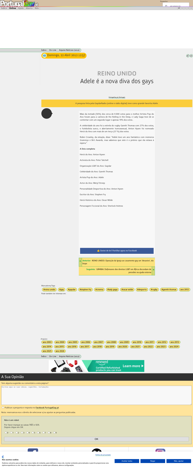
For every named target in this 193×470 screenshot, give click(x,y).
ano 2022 (148, 346)
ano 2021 (135, 346)
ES (185, 8)
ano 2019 (110, 346)
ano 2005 (73, 342)
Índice (4, 8)
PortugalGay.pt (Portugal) (117, 97)
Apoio (21, 8)
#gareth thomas (169, 289)
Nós (37, 8)
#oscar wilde (127, 289)
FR (188, 8)
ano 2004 (60, 342)
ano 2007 (98, 342)
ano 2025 (47, 351)
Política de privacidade (103, 455)
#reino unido (49, 289)
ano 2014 (47, 346)
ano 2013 (175, 342)
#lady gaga (112, 289)
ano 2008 (111, 342)
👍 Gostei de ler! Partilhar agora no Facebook (117, 251)
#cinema (99, 289)
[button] (46, 113)
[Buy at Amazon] (96, 371)
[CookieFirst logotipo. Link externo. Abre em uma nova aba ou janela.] (3, 457)
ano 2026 (60, 351)
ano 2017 (85, 346)
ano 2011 (149, 342)
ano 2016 (72, 346)
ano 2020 (122, 346)
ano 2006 (85, 342)
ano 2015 (59, 346)
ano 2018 (97, 346)
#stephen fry (85, 289)
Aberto (29, 8)
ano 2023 (161, 346)
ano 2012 (184, 289)
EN (182, 8)
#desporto (142, 289)
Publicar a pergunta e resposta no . (31, 407)
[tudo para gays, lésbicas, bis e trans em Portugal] (26, 3)
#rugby (154, 289)
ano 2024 (174, 346)
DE (191, 8)
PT (179, 8)
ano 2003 (47, 342)
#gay (61, 289)
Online (12, 8)
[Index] (20, 50)
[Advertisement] (96, 29)
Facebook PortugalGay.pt (47, 407)
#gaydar (71, 289)
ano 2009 (124, 342)
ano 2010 (137, 342)
